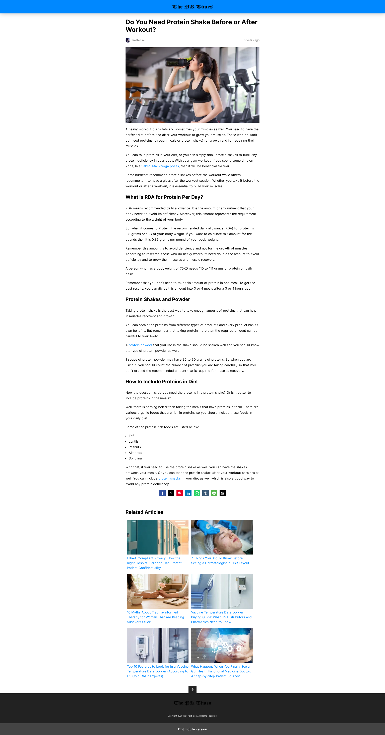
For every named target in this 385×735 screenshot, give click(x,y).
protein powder (140, 345)
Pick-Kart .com (192, 6)
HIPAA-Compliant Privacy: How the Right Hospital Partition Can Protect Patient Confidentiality (154, 563)
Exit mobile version (192, 729)
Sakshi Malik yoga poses (160, 166)
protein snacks (169, 478)
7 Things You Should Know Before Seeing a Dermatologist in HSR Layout (220, 560)
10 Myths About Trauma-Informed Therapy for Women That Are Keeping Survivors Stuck (155, 617)
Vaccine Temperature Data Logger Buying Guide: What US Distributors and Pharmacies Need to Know (221, 617)
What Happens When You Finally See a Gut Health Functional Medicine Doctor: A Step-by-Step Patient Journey (221, 671)
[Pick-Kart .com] (192, 703)
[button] (162, 493)
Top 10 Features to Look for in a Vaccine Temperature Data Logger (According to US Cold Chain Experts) (157, 671)
